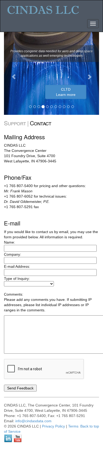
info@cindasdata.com (33, 421)
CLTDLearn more (66, 92)
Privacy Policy (53, 426)
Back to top (89, 426)
